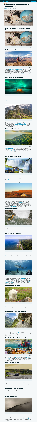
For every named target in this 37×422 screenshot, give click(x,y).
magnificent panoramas (10, 179)
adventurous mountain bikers (15, 332)
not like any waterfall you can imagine (15, 175)
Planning (21, 1)
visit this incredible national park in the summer (16, 69)
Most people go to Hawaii (9, 148)
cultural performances (13, 206)
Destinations (11, 1)
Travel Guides (16, 1)
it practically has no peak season (22, 123)
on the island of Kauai (12, 150)
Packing (25, 1)
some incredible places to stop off (26, 73)
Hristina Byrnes (7, 8)
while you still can (17, 357)
